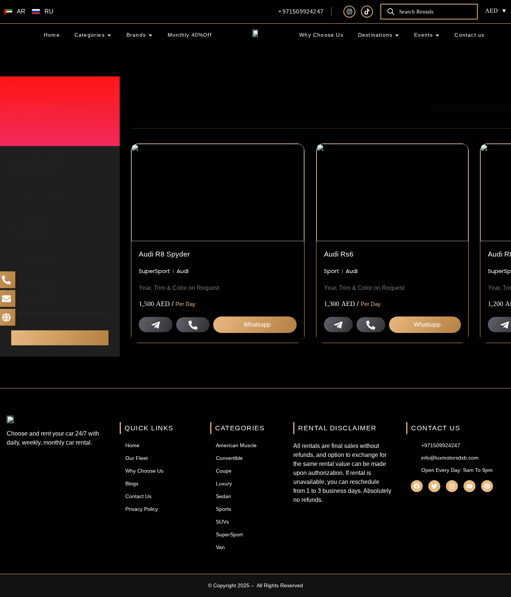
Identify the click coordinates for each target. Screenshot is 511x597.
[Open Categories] (109, 35)
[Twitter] (434, 486)
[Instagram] (349, 12)
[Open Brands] (150, 35)
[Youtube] (469, 486)
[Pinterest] (487, 486)
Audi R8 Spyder (164, 254)
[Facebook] (417, 486)
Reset (60, 337)
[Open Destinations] (397, 35)
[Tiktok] (367, 12)
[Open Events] (437, 35)
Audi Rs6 (339, 254)
